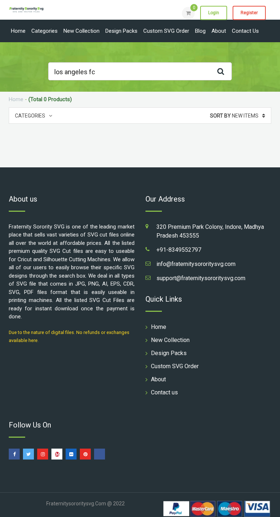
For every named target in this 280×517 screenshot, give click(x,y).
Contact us (245, 31)
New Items (234, 116)
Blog (200, 31)
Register (249, 12)
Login (213, 12)
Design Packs (121, 31)
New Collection (81, 31)
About (218, 31)
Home (18, 31)
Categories (44, 31)
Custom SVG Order (166, 31)
